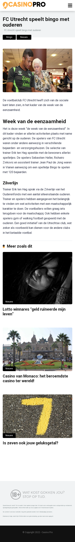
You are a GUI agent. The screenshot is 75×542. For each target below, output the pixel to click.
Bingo (9, 37)
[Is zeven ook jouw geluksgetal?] (37, 416)
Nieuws (24, 37)
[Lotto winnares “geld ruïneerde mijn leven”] (37, 278)
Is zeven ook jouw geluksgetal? (30, 443)
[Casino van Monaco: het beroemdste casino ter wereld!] (37, 349)
